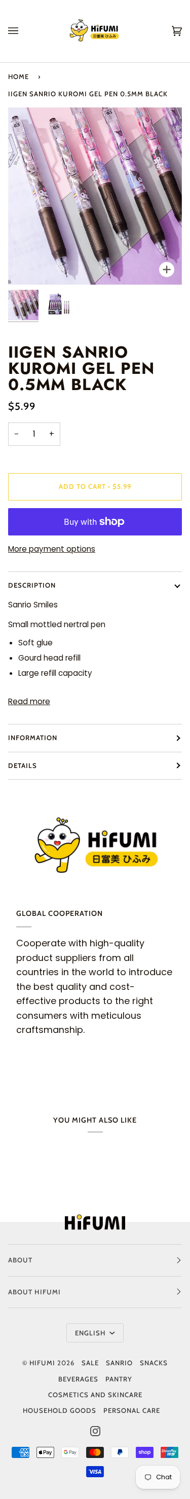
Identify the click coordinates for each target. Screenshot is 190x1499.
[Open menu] (23, 31)
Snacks (154, 1363)
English (91, 1333)
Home (18, 76)
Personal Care (131, 1410)
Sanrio (119, 1363)
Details (22, 765)
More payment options (51, 549)
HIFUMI (42, 1363)
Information (32, 738)
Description (32, 585)
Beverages (78, 1379)
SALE (90, 1363)
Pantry (118, 1379)
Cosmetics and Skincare (95, 1395)
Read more (29, 701)
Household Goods (59, 1410)
